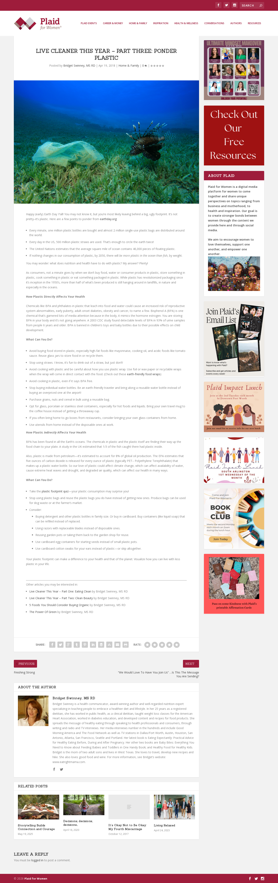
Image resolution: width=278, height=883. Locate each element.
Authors (236, 23)
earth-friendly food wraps (143, 374)
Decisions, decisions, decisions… (78, 823)
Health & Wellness (186, 23)
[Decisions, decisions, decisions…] (84, 805)
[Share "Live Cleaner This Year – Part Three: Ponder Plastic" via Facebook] (52, 645)
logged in (37, 860)
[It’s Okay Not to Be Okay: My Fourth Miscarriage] (129, 807)
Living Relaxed (164, 825)
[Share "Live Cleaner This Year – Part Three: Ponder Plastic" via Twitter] (60, 645)
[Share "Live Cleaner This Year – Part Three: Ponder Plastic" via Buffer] (101, 645)
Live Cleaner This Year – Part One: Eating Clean (60, 591)
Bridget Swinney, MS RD (79, 65)
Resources (254, 23)
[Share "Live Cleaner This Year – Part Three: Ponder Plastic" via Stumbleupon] (109, 645)
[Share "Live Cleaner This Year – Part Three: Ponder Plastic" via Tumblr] (77, 645)
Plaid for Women (35, 878)
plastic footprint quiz (55, 491)
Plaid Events (89, 23)
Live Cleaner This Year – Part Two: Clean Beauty (61, 598)
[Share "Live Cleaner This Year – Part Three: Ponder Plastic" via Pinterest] (85, 645)
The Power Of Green (43, 612)
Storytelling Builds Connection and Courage (36, 827)
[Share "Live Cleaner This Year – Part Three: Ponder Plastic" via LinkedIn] (93, 645)
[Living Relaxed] (174, 807)
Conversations (214, 23)
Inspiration (160, 23)
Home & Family (138, 23)
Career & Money (113, 23)
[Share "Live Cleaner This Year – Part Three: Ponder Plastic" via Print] (125, 645)
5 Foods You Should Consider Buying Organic (59, 605)
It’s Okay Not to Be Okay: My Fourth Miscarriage (127, 827)
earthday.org (108, 219)
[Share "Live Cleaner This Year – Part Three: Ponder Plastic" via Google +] (69, 645)
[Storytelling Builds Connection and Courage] (38, 807)
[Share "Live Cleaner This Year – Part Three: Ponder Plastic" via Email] (117, 645)
